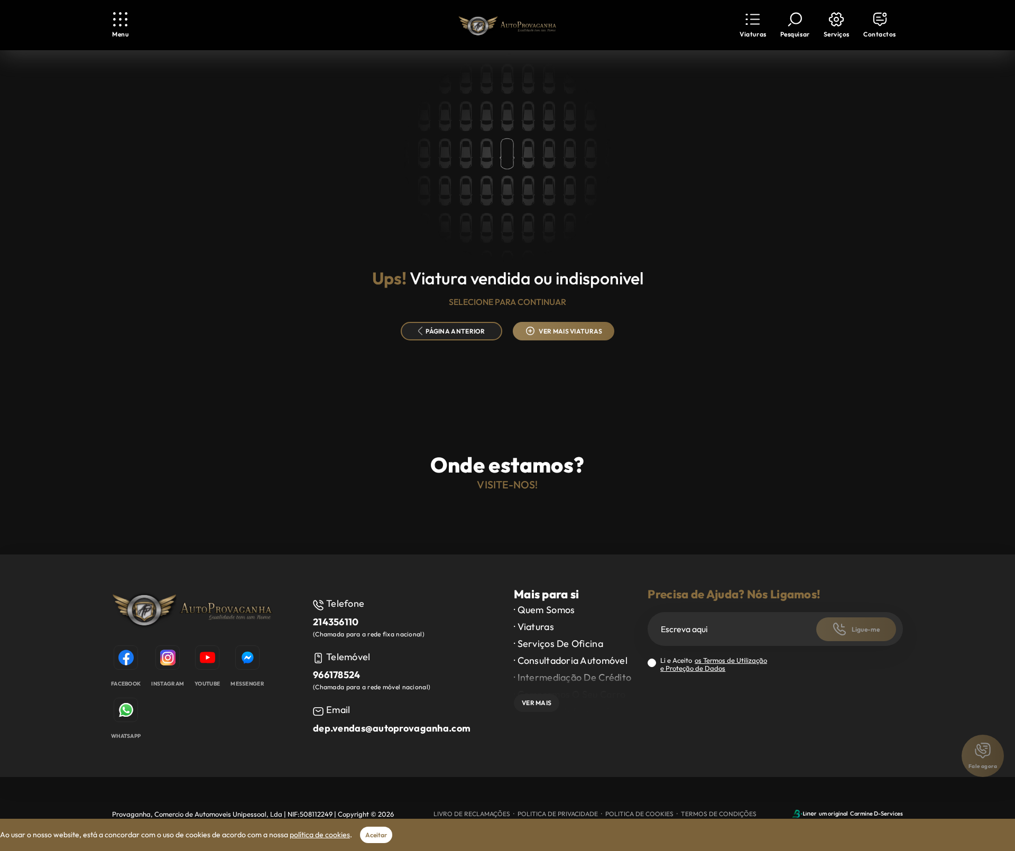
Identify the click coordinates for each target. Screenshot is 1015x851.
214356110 (336, 622)
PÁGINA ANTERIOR (455, 331)
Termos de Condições (718, 814)
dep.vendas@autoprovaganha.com (391, 728)
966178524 (337, 675)
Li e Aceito (713, 664)
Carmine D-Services (876, 813)
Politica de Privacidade (558, 814)
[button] (752, 25)
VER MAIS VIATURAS (570, 331)
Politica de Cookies (639, 814)
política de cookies (320, 834)
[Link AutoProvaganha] (507, 25)
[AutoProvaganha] (192, 611)
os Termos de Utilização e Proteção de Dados (713, 664)
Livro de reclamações (471, 814)
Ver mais (536, 703)
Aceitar (376, 835)
